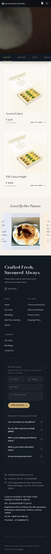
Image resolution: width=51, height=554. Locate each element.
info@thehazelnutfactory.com (20, 474)
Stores (7, 325)
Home (7, 304)
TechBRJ (20, 549)
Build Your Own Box (13, 320)
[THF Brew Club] (42, 3)
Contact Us (9, 350)
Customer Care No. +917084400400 (22, 478)
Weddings (9, 315)
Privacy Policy (34, 315)
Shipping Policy (34, 320)
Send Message (17, 405)
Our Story (9, 309)
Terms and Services (36, 304)
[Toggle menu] (47, 3)
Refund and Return (35, 309)
